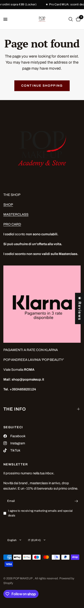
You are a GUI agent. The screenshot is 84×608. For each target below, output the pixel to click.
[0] (77, 19)
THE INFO (14, 409)
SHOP (8, 204)
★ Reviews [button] (80, 308)
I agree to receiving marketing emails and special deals (40, 513)
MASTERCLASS (15, 214)
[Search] (70, 19)
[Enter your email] (76, 501)
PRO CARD (12, 224)
